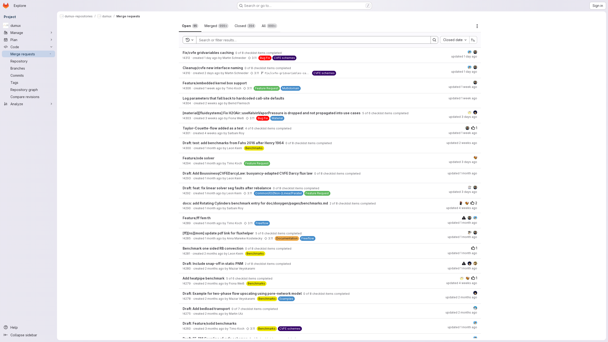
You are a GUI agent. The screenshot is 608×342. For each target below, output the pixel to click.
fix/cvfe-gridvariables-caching (289, 73)
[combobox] (454, 40)
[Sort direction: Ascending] (473, 40)
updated (464, 56)
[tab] (190, 26)
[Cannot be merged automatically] (464, 218)
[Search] (434, 40)
